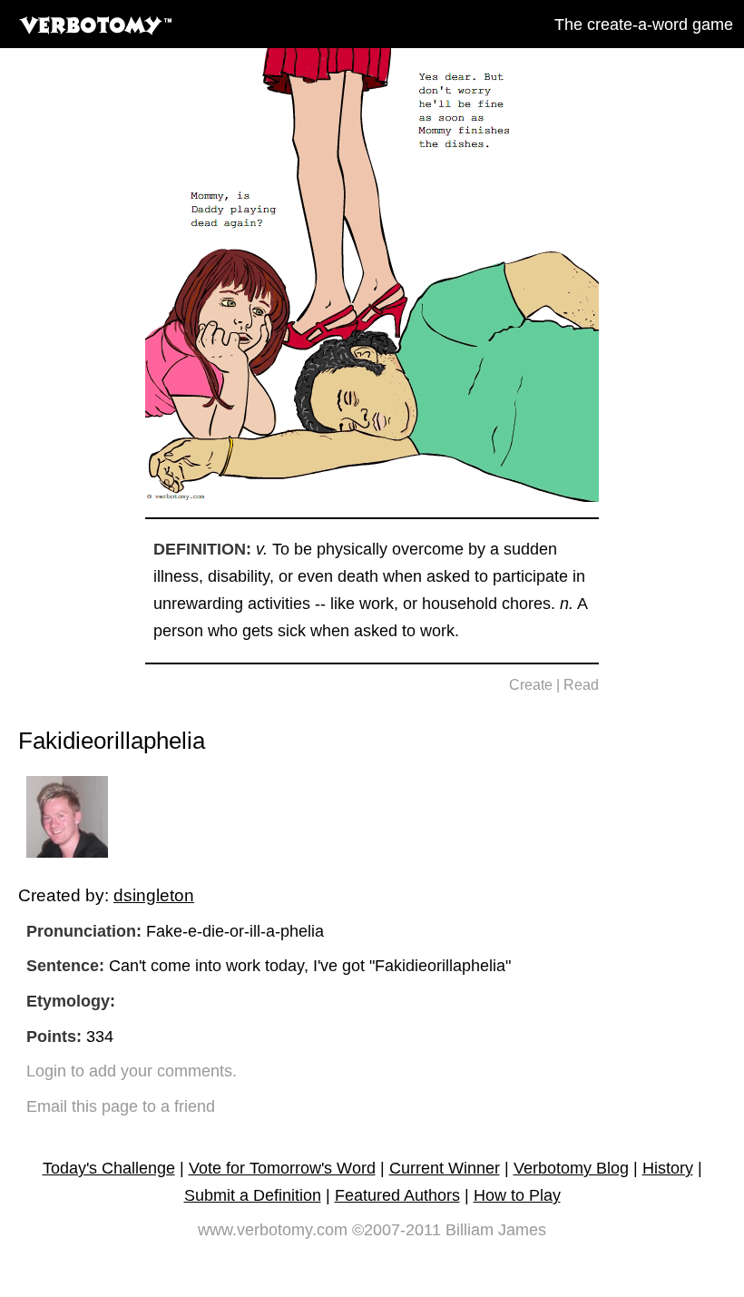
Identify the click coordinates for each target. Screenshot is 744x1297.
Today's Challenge (109, 1168)
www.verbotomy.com (273, 1230)
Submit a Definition (252, 1195)
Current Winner (444, 1168)
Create (531, 685)
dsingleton (153, 895)
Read (581, 685)
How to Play (517, 1195)
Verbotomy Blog (571, 1168)
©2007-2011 (396, 1230)
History (667, 1168)
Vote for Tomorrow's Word (282, 1168)
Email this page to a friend (120, 1106)
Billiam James (495, 1230)
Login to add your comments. (131, 1071)
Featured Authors (397, 1195)
